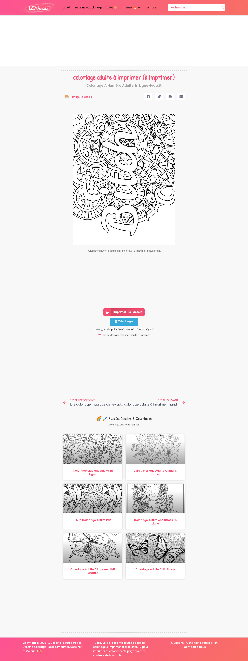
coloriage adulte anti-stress (155, 569)
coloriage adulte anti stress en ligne (155, 521)
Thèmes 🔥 (129, 7)
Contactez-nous (195, 647)
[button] (148, 96)
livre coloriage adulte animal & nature (155, 472)
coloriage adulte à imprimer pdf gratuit (92, 571)
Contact (150, 7)
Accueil (65, 7)
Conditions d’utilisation (202, 643)
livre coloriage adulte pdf (93, 520)
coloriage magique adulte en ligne (93, 472)
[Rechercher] (223, 7)
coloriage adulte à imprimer (107, 77)
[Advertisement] (124, 40)
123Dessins (177, 643)
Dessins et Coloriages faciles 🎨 (96, 7)
